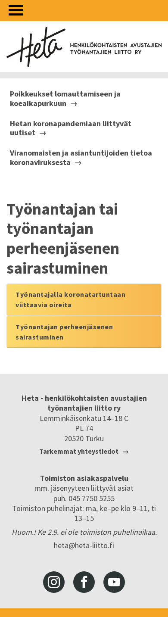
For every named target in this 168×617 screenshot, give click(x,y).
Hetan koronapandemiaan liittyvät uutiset (70, 128)
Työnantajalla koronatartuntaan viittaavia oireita (70, 299)
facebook (84, 582)
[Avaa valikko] (15, 10)
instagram (54, 582)
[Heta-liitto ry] (84, 47)
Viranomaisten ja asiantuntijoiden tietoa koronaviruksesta (81, 157)
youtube (114, 582)
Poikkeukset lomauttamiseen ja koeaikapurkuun (65, 98)
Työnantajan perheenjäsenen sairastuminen (64, 331)
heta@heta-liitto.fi (84, 545)
